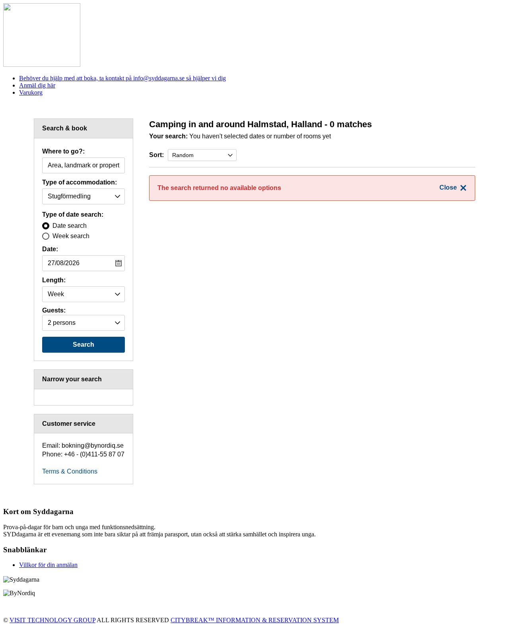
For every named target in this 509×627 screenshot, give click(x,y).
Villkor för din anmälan (48, 564)
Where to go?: (63, 151)
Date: (50, 249)
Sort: (156, 154)
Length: (54, 280)
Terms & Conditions (69, 471)
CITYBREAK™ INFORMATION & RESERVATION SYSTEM (255, 620)
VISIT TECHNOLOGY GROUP (52, 620)
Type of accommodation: (79, 182)
